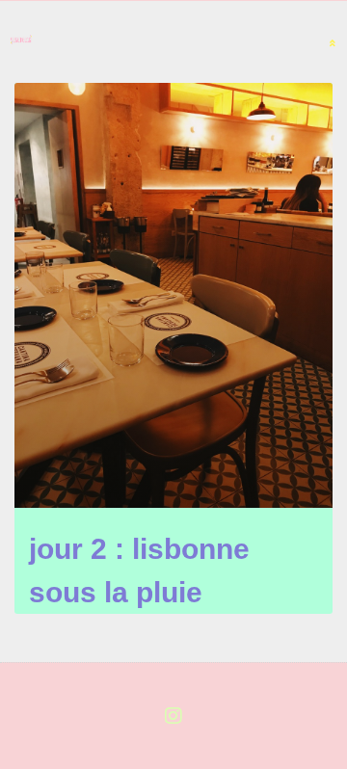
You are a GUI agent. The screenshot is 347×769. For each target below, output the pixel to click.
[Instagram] (173, 716)
